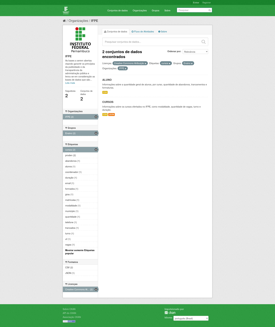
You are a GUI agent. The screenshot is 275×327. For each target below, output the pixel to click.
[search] (203, 41)
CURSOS (107, 102)
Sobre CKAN (69, 309)
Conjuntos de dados (117, 10)
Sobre (167, 10)
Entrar (196, 2)
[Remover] (145, 63)
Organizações (140, 10)
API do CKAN (69, 313)
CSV (105, 92)
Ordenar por (173, 51)
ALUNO (107, 80)
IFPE (94, 20)
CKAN (170, 312)
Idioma (168, 317)
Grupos (155, 10)
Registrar (206, 2)
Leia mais (70, 82)
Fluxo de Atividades (144, 31)
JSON (111, 114)
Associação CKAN (72, 317)
